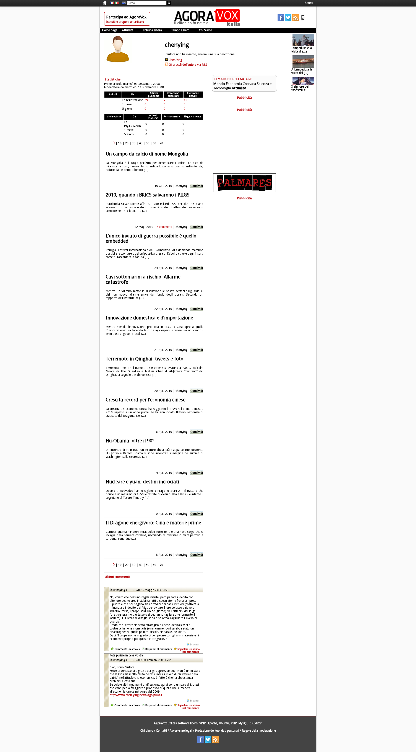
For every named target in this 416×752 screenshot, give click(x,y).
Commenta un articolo (127, 649)
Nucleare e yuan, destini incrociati (142, 481)
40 (140, 143)
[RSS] (295, 19)
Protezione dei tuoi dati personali (217, 730)
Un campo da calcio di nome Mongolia (147, 154)
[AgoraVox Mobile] (303, 19)
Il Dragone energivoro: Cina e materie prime (153, 522)
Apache (212, 723)
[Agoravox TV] (123, 3)
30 (133, 143)
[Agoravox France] (112, 3)
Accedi (309, 3)
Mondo (219, 84)
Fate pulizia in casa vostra (126, 655)
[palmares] (244, 191)
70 (161, 143)
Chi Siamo (205, 30)
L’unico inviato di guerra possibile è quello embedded (151, 238)
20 (126, 143)
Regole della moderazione (259, 730)
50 (147, 143)
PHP (234, 723)
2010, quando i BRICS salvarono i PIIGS (147, 195)
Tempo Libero (180, 30)
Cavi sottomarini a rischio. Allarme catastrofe (143, 279)
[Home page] (208, 25)
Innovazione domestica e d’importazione (149, 317)
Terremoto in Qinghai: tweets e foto (144, 358)
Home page (109, 30)
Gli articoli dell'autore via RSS (188, 64)
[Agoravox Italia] (117, 3)
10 (120, 143)
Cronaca (249, 84)
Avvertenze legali (181, 730)
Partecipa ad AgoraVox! (126, 17)
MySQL (243, 723)
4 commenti (164, 227)
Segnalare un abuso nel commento (188, 650)
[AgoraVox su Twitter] (288, 19)
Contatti (161, 730)
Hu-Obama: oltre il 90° (130, 440)
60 (154, 143)
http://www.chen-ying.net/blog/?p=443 (136, 695)
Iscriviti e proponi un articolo (125, 21)
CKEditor (256, 723)
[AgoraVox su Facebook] (281, 19)
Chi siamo (146, 730)
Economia (234, 84)
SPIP (202, 723)
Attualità (127, 30)
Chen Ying (175, 60)
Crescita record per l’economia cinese (145, 399)
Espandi (194, 644)
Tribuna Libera (152, 30)
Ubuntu (224, 723)
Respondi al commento (158, 649)
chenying (181, 186)
